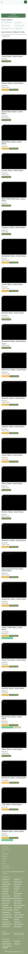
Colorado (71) (17, 884)
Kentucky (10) (17, 893)
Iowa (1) (16, 891)
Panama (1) (17, 944)
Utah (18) (16, 919)
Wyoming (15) (17, 926)
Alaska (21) (17, 879)
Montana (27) (17, 903)
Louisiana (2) (5, 896)
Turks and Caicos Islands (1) (7, 947)
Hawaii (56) (5, 889)
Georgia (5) (17, 886)
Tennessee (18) (18, 917)
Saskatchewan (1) (19, 934)
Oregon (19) (17, 912)
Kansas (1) (5, 893)
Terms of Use (5, 865)
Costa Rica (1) (6, 941)
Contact (4, 858)
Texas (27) (5, 919)
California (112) (6, 884)
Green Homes (18, 22)
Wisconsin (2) (6, 926)
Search (4, 860)
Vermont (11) (5, 921)
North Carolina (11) (7, 910)
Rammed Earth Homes (7, 28)
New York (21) (17, 907)
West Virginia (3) (18, 924)
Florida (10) (5, 886)
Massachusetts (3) (7, 898)
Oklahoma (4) (6, 912)
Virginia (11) (17, 921)
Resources (5, 856)
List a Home (5, 846)
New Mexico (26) (7, 907)
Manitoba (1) (5, 934)
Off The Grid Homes (7, 22)
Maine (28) (17, 896)
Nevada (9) (5, 905)
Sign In (4, 863)
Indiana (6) (5, 891)
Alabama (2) (5, 879)
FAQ (3, 851)
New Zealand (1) (6, 944)
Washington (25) (7, 924)
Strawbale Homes (19, 25)
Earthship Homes (6, 25)
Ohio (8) (16, 910)
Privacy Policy (5, 868)
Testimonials (5, 853)
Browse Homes (6, 849)
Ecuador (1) (17, 941)
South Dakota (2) (7, 917)
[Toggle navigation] (25, 2)
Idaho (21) (16, 889)
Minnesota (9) (6, 900)
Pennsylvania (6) (7, 914)
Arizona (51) (5, 882)
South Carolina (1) (19, 914)
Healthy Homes (18, 28)
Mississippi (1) (18, 900)
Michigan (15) (17, 898)
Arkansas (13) (18, 882)
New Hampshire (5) (19, 905)
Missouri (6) (5, 903)
